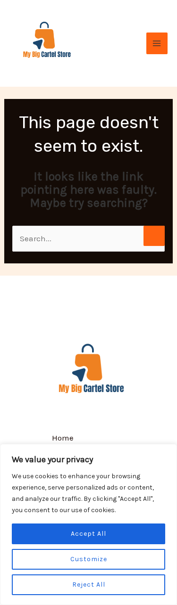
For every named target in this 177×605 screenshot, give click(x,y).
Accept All (88, 534)
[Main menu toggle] (157, 43)
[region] (88, 524)
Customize (88, 559)
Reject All (88, 584)
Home (63, 437)
